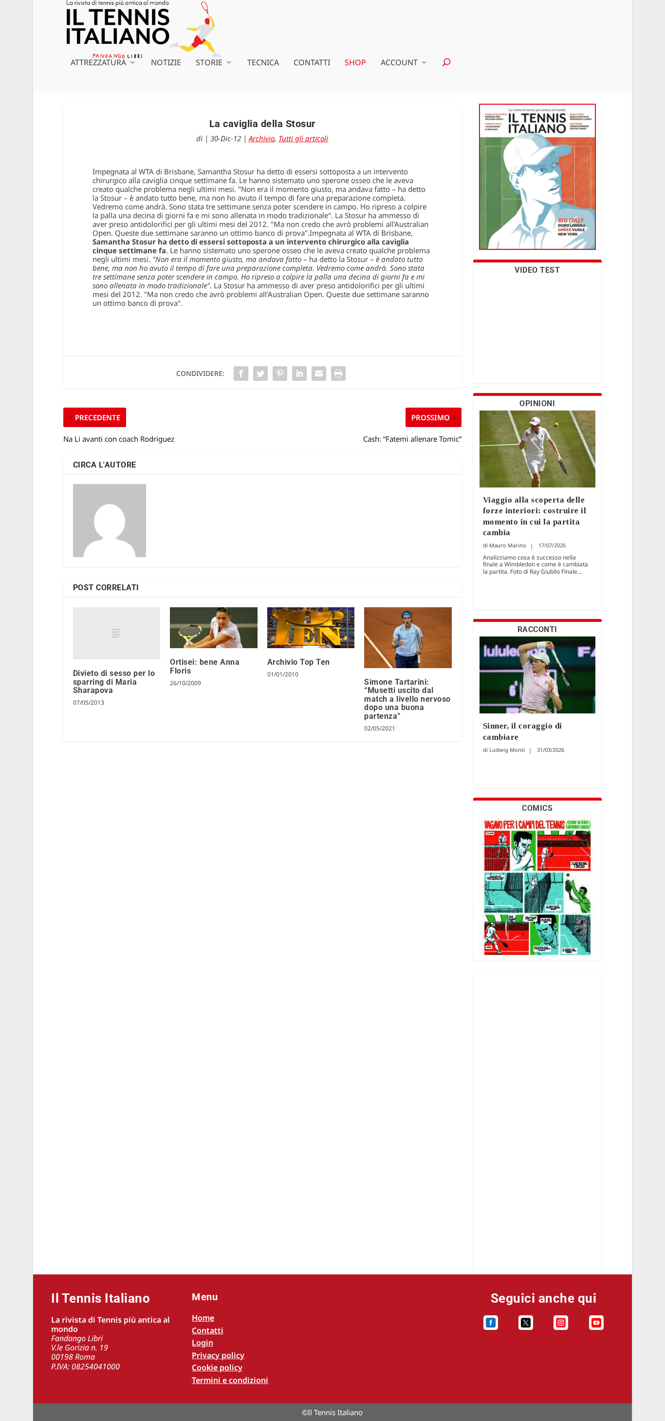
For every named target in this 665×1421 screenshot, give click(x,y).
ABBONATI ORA (537, 183)
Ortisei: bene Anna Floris (205, 666)
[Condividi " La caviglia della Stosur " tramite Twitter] (260, 373)
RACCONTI (537, 629)
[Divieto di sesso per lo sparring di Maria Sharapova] (116, 633)
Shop (355, 63)
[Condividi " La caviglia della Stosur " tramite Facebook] (241, 373)
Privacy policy (218, 1355)
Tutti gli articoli (303, 138)
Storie (209, 63)
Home (203, 1317)
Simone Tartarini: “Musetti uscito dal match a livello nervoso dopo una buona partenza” (407, 699)
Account (399, 63)
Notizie (166, 63)
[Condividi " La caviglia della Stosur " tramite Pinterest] (280, 373)
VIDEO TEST (537, 270)
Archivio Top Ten (298, 662)
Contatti (312, 63)
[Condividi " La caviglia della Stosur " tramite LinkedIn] (299, 373)
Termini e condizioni (230, 1380)
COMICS (537, 808)
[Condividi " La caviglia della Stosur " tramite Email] (319, 373)
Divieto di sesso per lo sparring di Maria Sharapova (114, 682)
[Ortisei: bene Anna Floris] (213, 628)
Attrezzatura (98, 63)
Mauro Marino (507, 545)
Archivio (262, 138)
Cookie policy (217, 1367)
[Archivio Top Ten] (310, 628)
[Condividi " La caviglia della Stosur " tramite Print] (338, 373)
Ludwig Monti (507, 749)
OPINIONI (537, 403)
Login (202, 1342)
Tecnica (263, 63)
